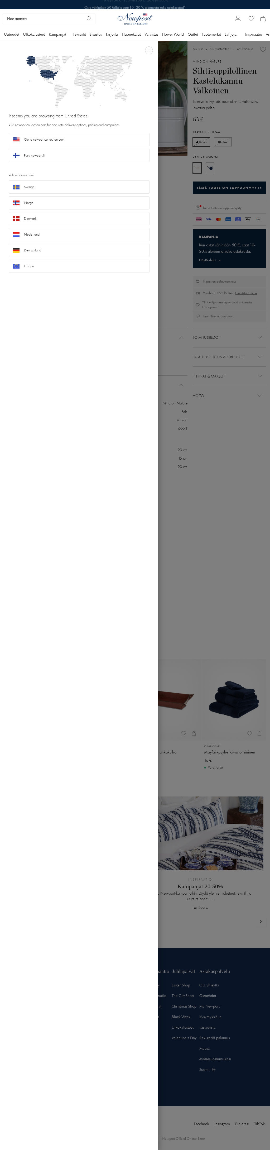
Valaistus (151, 34)
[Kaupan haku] (89, 18)
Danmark (30, 218)
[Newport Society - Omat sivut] (238, 19)
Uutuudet (11, 34)
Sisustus (96, 34)
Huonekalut (131, 34)
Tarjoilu (111, 34)
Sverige (29, 187)
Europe (29, 266)
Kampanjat (57, 34)
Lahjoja (231, 34)
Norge (28, 203)
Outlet (193, 34)
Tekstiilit (79, 34)
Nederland (32, 234)
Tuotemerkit (211, 34)
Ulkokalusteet (34, 34)
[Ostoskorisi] (262, 18)
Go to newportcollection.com (44, 139)
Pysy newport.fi (34, 155)
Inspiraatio (253, 34)
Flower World (173, 34)
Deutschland (32, 250)
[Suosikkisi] (251, 18)
